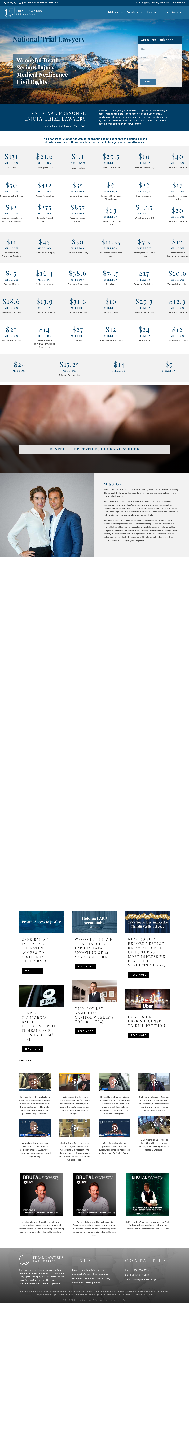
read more (32, 971)
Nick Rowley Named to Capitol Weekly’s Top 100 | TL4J (94, 1015)
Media (165, 12)
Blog (108, 1278)
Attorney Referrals (81, 1274)
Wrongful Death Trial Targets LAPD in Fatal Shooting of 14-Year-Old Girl (94, 948)
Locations (152, 12)
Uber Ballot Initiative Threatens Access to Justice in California (36, 950)
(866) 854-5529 (15, 3)
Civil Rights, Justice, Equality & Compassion (160, 3)
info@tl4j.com (142, 1274)
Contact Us (178, 12)
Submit (148, 81)
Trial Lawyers (115, 12)
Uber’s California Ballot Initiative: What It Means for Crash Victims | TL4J (40, 1026)
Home (75, 1270)
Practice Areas (135, 12)
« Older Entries (25, 1060)
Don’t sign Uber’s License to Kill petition (146, 1021)
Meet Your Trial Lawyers (92, 1270)
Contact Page (149, 1279)
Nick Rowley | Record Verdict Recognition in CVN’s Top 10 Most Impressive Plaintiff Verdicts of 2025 (146, 952)
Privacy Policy (93, 1282)
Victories (89, 1278)
